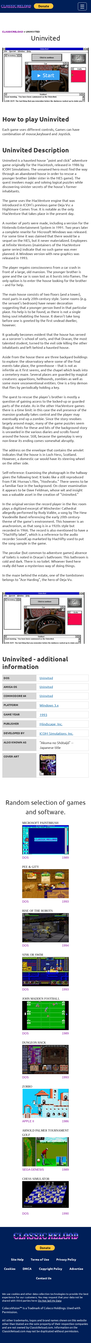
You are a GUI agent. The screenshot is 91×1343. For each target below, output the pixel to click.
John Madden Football (41, 998)
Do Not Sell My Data (49, 1300)
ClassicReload (12, 31)
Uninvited (46, 678)
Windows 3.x (49, 705)
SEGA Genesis (33, 1169)
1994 (65, 945)
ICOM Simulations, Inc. (56, 733)
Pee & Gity (30, 866)
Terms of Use (40, 1259)
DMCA (27, 1268)
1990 (65, 1213)
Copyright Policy (50, 1268)
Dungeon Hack (34, 1042)
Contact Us (43, 1278)
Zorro (27, 1086)
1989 (65, 857)
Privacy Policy (66, 1259)
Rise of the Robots (37, 910)
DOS (25, 857)
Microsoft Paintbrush (40, 823)
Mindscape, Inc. (51, 724)
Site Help (17, 1259)
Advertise (76, 1268)
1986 (65, 1121)
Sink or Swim (32, 954)
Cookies (9, 1268)
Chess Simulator (35, 1178)
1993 (43, 714)
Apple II (28, 1121)
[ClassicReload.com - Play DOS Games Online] (16, 6)
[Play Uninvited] (45, 101)
